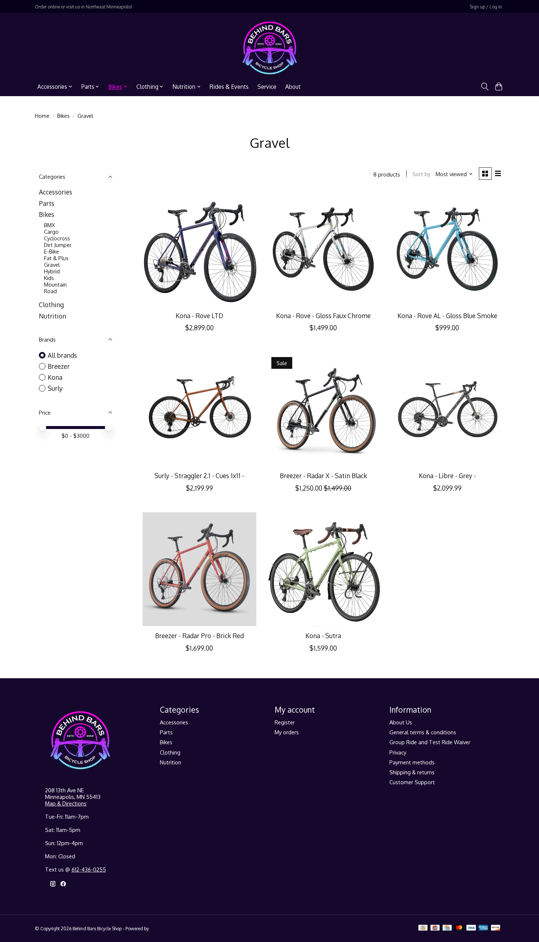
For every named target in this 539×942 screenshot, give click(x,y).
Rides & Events (229, 86)
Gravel (52, 264)
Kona (55, 377)
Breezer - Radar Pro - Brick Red (199, 636)
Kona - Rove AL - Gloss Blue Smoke (447, 316)
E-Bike (51, 251)
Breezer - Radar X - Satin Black (323, 476)
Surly (55, 388)
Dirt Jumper (58, 244)
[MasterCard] (459, 928)
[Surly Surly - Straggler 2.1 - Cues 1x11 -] (199, 409)
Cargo (51, 231)
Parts (46, 203)
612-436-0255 (89, 869)
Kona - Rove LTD (199, 316)
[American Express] (483, 928)
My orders (287, 732)
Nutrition (52, 316)
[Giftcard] (435, 928)
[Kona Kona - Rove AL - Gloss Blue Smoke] (447, 249)
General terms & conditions (422, 732)
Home (42, 115)
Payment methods (411, 762)
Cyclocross (57, 238)
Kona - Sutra (323, 636)
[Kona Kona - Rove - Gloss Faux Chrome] (323, 249)
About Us (400, 722)
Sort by (421, 174)
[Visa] (471, 928)
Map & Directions (66, 803)
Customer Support (412, 782)
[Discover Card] (495, 928)
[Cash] (423, 928)
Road (50, 291)
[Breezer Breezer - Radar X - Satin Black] (323, 409)
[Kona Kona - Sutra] (323, 569)
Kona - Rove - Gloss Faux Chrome (323, 316)
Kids (49, 277)
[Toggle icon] (484, 86)
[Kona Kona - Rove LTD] (199, 249)
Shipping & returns (411, 772)
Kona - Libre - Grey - (447, 476)
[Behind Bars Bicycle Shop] (270, 48)
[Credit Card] (447, 928)
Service (266, 86)
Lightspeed (161, 928)
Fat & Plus (56, 258)
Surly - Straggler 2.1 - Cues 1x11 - (199, 476)
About (293, 86)
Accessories (55, 192)
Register (285, 722)
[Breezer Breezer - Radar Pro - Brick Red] (199, 569)
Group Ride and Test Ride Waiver (429, 742)
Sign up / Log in (486, 7)
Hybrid (52, 271)
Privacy (397, 752)
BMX (49, 225)
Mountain (55, 284)
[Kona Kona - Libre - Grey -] (447, 409)
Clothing (51, 305)
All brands (62, 355)
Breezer (59, 366)
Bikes (63, 115)
